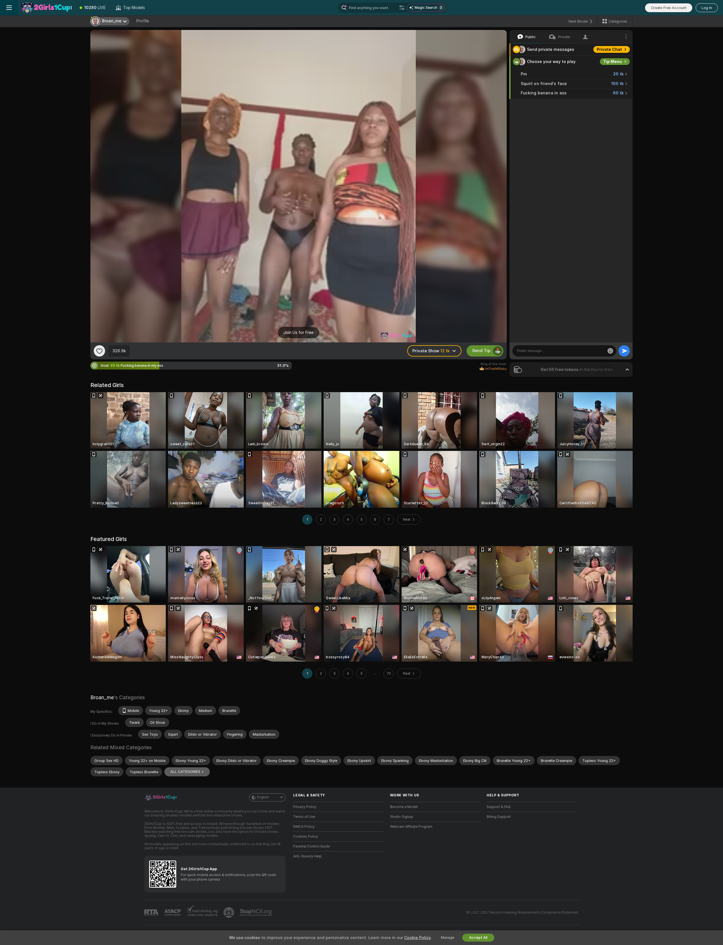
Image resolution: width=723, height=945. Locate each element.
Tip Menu (612, 61)
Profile (142, 20)
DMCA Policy (304, 827)
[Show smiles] (610, 350)
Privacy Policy (304, 807)
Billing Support (499, 817)
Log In (707, 8)
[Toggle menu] (9, 7)
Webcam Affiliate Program (411, 827)
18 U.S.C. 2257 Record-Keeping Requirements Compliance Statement (522, 912)
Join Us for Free (298, 332)
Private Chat (609, 49)
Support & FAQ (499, 807)
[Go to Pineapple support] (229, 912)
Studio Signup (401, 817)
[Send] (624, 351)
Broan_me (102, 697)
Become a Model (404, 807)
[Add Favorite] (99, 351)
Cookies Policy (305, 836)
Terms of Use (304, 817)
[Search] (402, 8)
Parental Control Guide (311, 846)
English (263, 797)
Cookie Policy (417, 937)
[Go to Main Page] (46, 7)
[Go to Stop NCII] (256, 912)
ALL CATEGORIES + (187, 772)
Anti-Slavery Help (307, 856)
